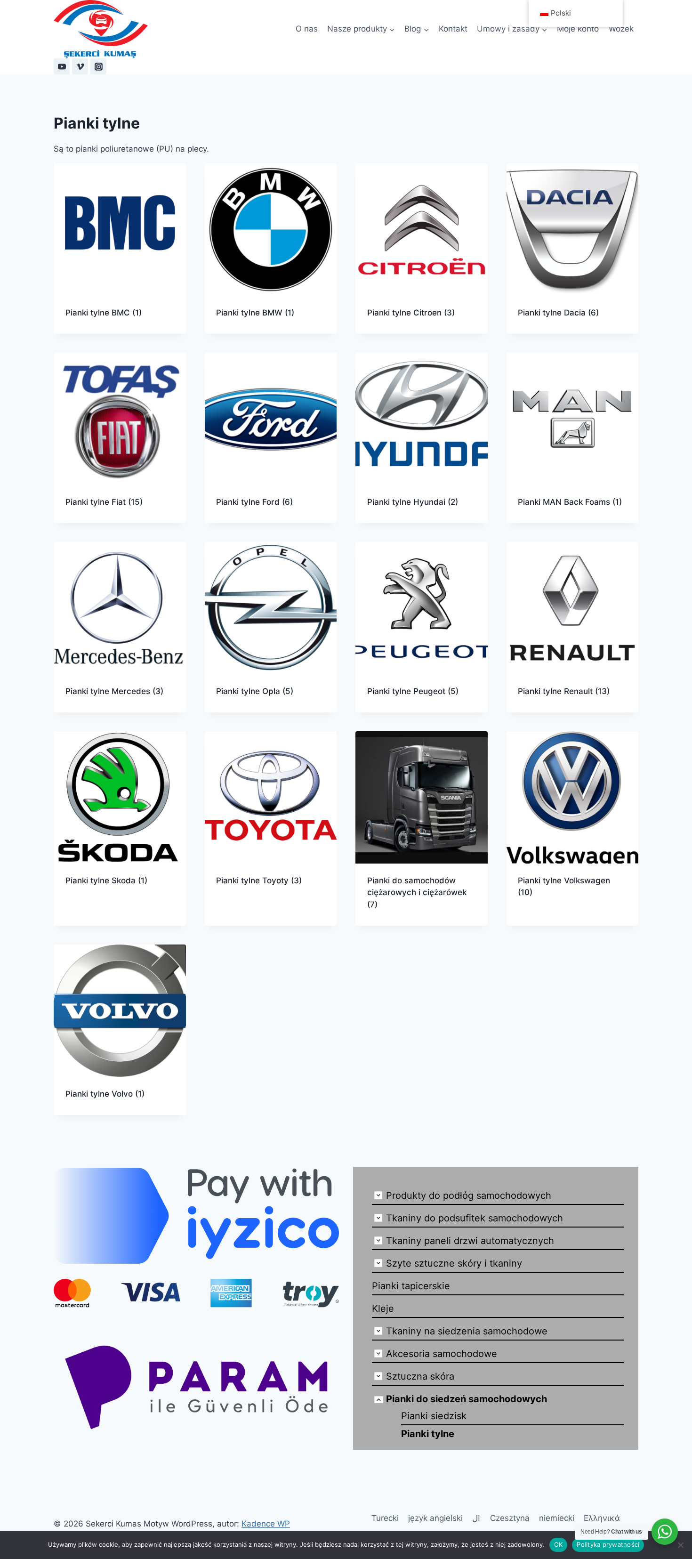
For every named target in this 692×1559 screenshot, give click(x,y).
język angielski (435, 1518)
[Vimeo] (80, 66)
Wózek (621, 28)
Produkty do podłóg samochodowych (468, 1195)
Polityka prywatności (608, 1544)
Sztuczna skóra (420, 1376)
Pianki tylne (427, 1433)
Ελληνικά (602, 1518)
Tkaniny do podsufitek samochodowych (474, 1218)
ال (476, 1518)
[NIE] (680, 1545)
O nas (307, 28)
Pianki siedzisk (434, 1416)
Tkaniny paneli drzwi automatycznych (470, 1240)
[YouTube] (62, 66)
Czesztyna (510, 1518)
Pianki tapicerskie (411, 1286)
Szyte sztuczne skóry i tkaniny (454, 1263)
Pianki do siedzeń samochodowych (466, 1399)
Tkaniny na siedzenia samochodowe (466, 1331)
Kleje (383, 1308)
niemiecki (556, 1518)
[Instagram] (98, 66)
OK (558, 1544)
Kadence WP (265, 1523)
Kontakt (453, 28)
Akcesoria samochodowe (441, 1353)
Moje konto (578, 28)
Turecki (385, 1518)
